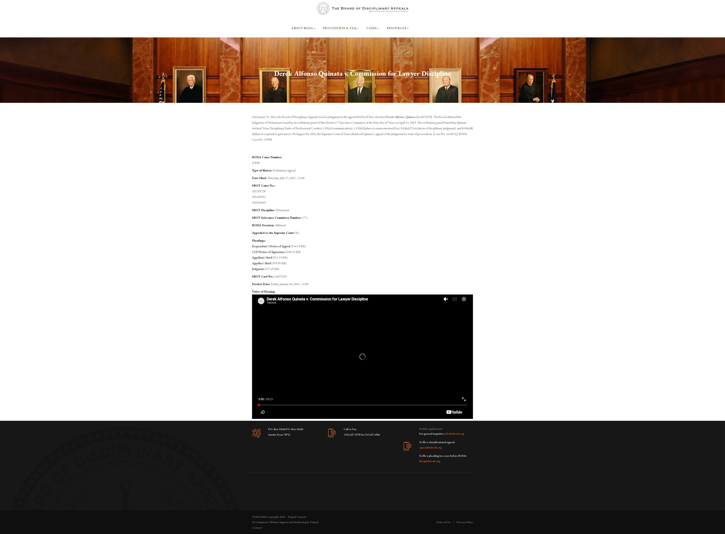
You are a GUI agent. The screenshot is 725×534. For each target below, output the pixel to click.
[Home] (362, 8)
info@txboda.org (454, 433)
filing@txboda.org (429, 461)
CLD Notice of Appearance (268, 252)
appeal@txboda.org (430, 447)
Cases (367, 81)
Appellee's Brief (261, 263)
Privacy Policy (465, 522)
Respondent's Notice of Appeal (271, 246)
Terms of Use (443, 522)
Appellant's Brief (262, 258)
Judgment (258, 269)
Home (358, 81)
